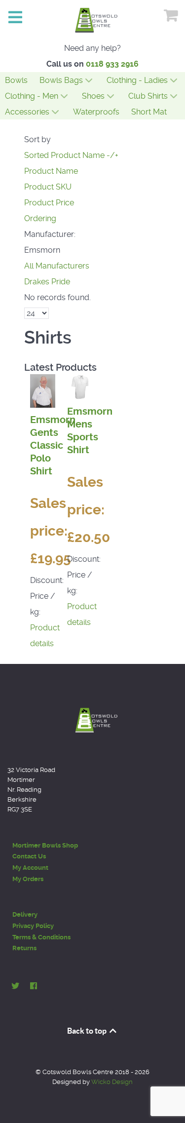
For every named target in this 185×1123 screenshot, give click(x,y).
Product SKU (48, 187)
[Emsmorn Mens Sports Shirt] (79, 386)
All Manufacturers (56, 266)
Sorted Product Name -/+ (71, 155)
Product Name (51, 171)
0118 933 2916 (112, 64)
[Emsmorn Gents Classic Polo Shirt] (42, 390)
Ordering (40, 218)
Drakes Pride (47, 281)
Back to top (87, 1030)
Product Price (49, 202)
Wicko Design (112, 1081)
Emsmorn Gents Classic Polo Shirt (52, 445)
